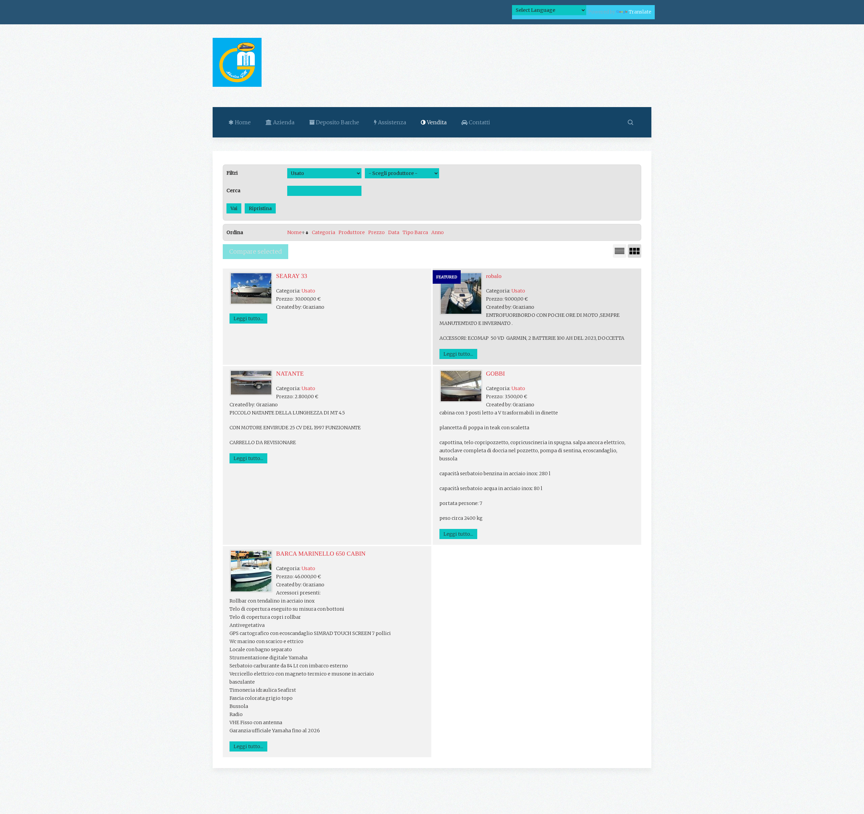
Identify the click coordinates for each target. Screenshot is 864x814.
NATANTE (290, 373)
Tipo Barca (415, 232)
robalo (494, 276)
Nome (294, 232)
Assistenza (391, 122)
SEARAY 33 (291, 276)
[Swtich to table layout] (619, 251)
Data (393, 232)
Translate (640, 12)
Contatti (478, 122)
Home (242, 122)
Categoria (323, 232)
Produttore (352, 232)
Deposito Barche (337, 122)
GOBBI (495, 373)
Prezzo (376, 232)
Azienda (283, 122)
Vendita (436, 122)
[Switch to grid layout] (634, 251)
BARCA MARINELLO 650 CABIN (321, 553)
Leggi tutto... (248, 318)
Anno (437, 232)
